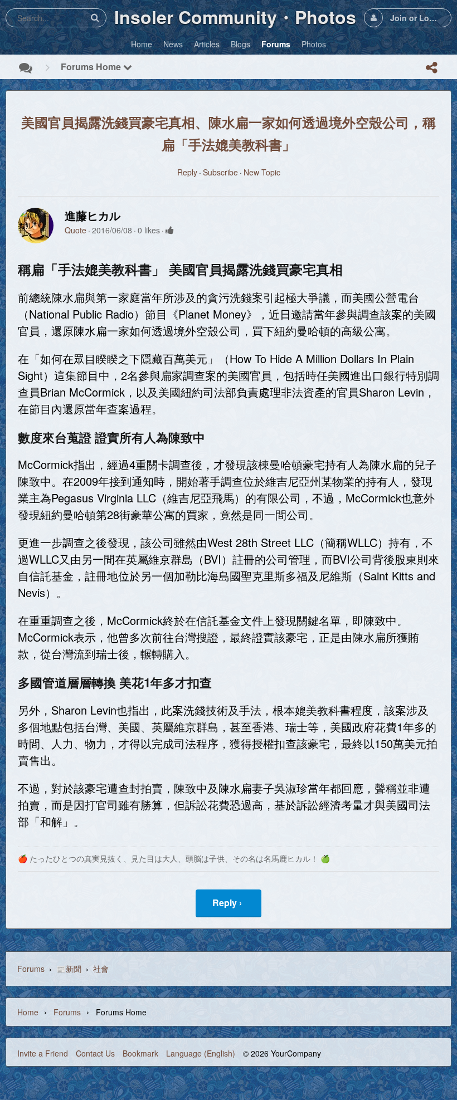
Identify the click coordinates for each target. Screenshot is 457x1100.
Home (27, 1012)
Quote (75, 230)
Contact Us (95, 1053)
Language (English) (200, 1053)
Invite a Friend (42, 1053)
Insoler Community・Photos (235, 17)
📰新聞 (68, 968)
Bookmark (140, 1053)
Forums (31, 968)
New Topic (262, 172)
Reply (187, 172)
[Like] (170, 230)
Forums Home (92, 66)
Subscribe (220, 172)
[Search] (95, 17)
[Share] (431, 67)
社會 (101, 968)
